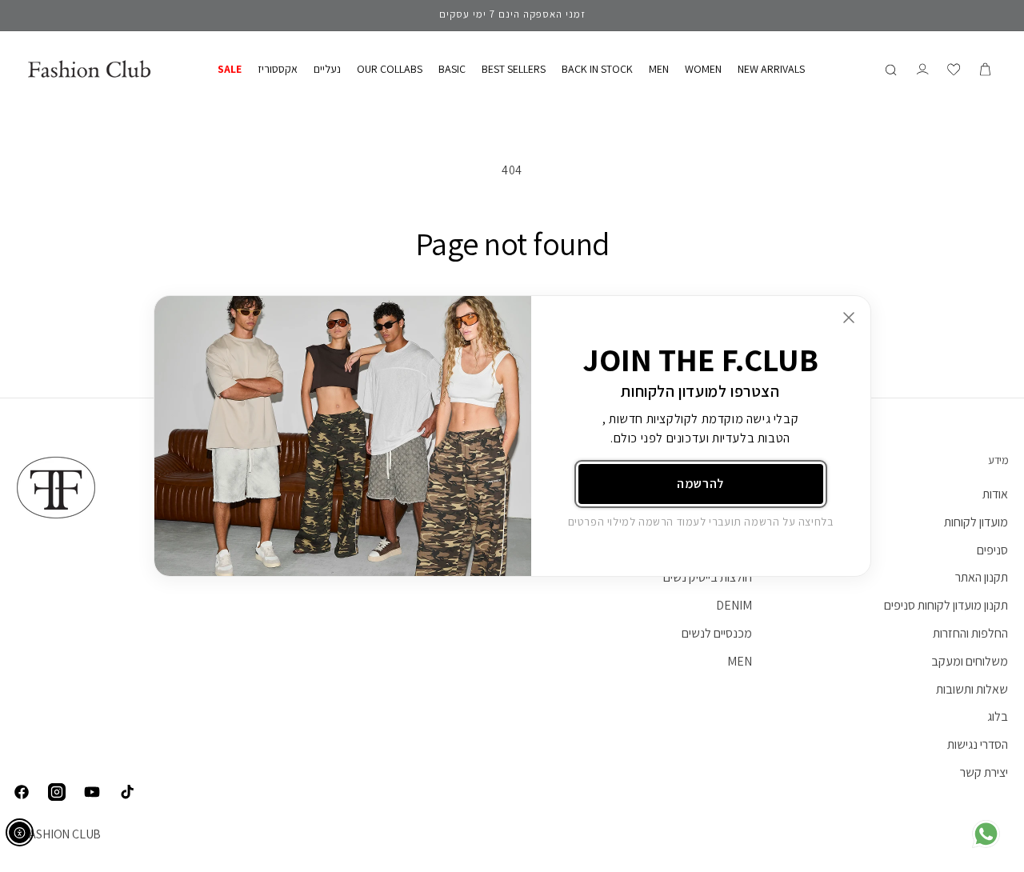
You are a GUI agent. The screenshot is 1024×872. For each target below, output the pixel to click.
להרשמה (700, 483)
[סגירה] (848, 317)
